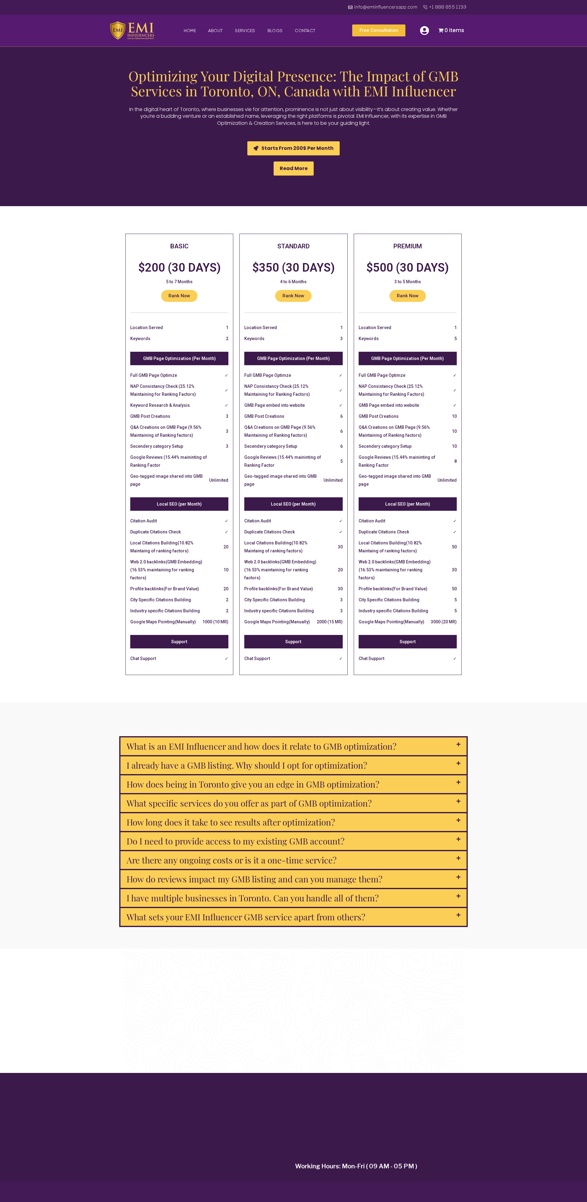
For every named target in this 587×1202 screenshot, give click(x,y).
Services (245, 30)
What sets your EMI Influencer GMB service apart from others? (246, 916)
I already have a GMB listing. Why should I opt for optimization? (247, 765)
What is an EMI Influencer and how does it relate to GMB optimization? (262, 746)
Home (190, 30)
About (215, 30)
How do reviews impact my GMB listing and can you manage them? (254, 879)
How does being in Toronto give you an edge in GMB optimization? (253, 784)
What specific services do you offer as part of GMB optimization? (249, 803)
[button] (294, 168)
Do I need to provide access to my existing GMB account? (236, 841)
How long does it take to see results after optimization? (231, 822)
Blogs (275, 30)
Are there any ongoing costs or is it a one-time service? (232, 860)
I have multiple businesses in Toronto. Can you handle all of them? (253, 897)
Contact (305, 30)
